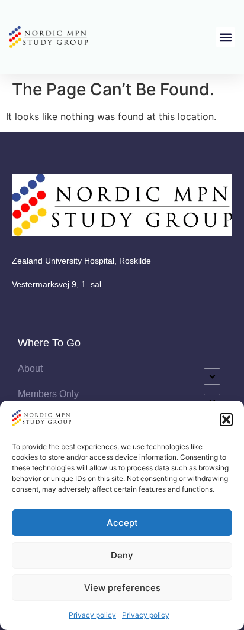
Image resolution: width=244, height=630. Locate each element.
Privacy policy (92, 614)
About (30, 368)
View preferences (122, 587)
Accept (122, 522)
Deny (122, 555)
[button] (226, 420)
